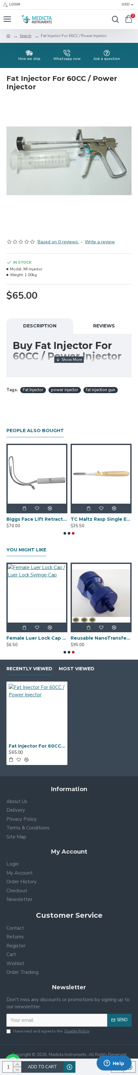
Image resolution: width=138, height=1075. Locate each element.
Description (39, 326)
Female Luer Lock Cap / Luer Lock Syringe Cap (36, 638)
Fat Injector (33, 390)
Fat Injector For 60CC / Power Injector (37, 746)
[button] (65, 533)
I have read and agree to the (51, 1031)
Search (25, 35)
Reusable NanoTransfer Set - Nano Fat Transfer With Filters (101, 638)
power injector (64, 390)
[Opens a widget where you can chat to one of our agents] (114, 1064)
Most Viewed (76, 669)
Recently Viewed (29, 669)
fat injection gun (100, 390)
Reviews (104, 326)
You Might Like (26, 550)
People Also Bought (35, 430)
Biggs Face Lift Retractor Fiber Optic (36, 519)
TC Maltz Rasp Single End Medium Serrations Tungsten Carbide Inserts (101, 519)
